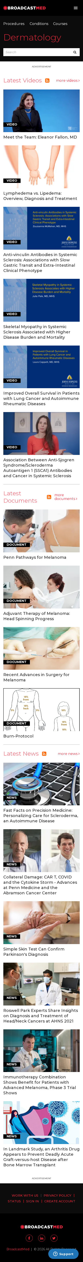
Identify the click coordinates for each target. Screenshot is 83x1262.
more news (68, 754)
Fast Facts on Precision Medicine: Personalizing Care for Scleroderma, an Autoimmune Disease (40, 815)
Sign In (32, 1201)
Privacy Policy (57, 1195)
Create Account (59, 1201)
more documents (65, 497)
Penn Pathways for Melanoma (34, 557)
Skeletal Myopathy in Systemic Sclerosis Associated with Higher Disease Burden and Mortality (36, 332)
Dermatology (32, 37)
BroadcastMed (17, 1249)
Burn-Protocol (18, 736)
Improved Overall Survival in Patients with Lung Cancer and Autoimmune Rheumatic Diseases (41, 398)
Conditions (39, 24)
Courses (60, 24)
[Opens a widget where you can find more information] (63, 1254)
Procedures (13, 24)
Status (14, 1201)
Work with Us (25, 1195)
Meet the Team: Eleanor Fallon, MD (40, 137)
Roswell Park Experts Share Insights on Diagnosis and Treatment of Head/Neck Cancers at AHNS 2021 (40, 1016)
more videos (67, 80)
